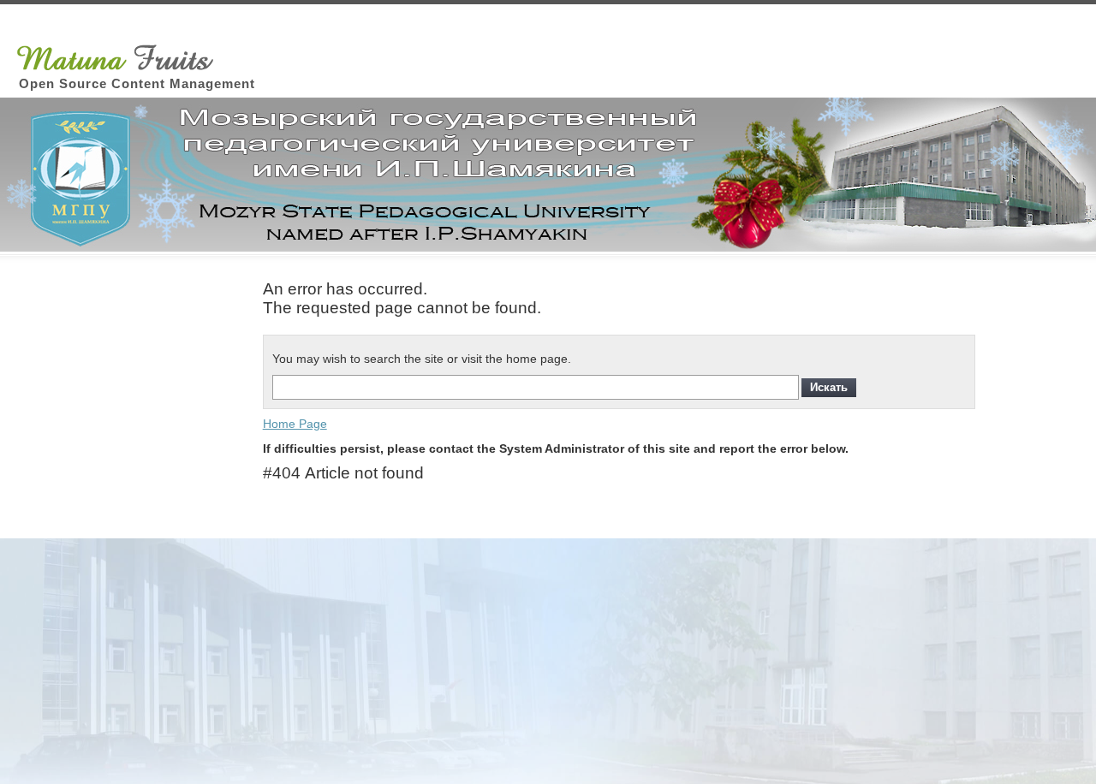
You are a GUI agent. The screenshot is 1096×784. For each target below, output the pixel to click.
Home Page (295, 424)
